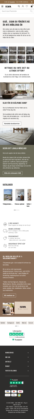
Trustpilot (12, 2)
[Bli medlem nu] (17, 308)
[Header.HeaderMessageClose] (32, 2)
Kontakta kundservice (12, 124)
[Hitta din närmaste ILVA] (17, 136)
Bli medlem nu (9, 295)
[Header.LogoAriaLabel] (8, 6)
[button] (19, 395)
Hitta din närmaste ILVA (12, 173)
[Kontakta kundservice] (17, 90)
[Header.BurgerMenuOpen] (2, 6)
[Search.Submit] (18, 6)
